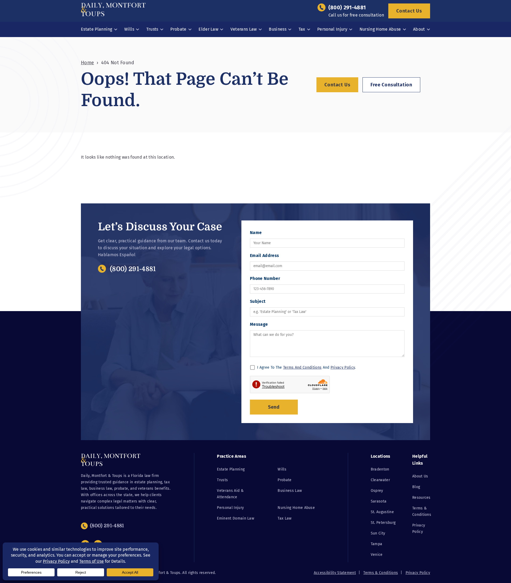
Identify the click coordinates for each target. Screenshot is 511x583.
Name (256, 232)
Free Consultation (391, 85)
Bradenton (380, 469)
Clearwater (380, 480)
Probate (178, 29)
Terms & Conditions (380, 572)
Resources (421, 497)
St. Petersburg (383, 522)
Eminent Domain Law (235, 518)
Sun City (378, 533)
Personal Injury (332, 29)
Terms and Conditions (302, 367)
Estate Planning (96, 29)
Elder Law (208, 29)
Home (87, 63)
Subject (257, 301)
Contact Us (409, 11)
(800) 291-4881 (347, 7)
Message (259, 324)
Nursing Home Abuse (380, 29)
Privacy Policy (343, 367)
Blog (416, 487)
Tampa (376, 544)
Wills (129, 29)
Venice (377, 554)
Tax (302, 29)
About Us (420, 476)
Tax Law (284, 518)
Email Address (264, 255)
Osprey (377, 490)
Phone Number (265, 278)
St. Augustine (382, 512)
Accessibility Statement (335, 572)
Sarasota (379, 501)
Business (277, 29)
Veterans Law (243, 29)
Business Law (290, 490)
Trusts (152, 29)
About (419, 29)
